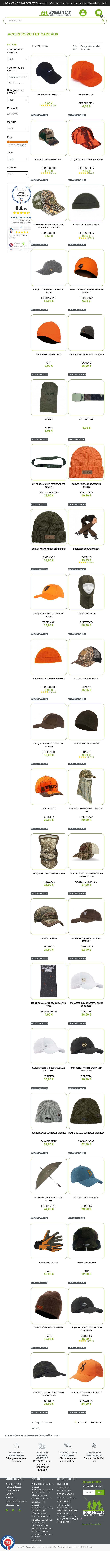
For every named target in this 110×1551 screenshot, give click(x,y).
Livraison (62, 1484)
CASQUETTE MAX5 (49, 938)
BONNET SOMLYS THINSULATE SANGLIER (86, 354)
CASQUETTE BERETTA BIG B (86, 1198)
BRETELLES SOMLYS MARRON (86, 549)
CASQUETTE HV (48, 808)
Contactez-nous (66, 1498)
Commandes (12, 1490)
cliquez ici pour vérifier (91, 1524)
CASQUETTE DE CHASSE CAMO (48, 160)
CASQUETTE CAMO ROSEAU (86, 679)
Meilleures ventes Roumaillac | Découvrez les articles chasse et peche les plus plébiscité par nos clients (42, 1528)
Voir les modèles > (76, 439)
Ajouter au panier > (39, 115)
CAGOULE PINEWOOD (86, 614)
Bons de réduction (16, 1501)
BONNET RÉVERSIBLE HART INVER (49, 1327)
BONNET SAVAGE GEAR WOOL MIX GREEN (86, 1133)
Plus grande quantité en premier (91, 48)
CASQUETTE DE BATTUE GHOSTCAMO (86, 160)
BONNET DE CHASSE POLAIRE (86, 225)
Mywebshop (87, 1547)
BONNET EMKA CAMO (86, 1263)
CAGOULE (48, 419)
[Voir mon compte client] (83, 13)
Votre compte (15, 1479)
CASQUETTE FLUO (86, 95)
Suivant (96, 1422)
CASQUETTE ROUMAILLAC (48, 95)
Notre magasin (65, 1494)
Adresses (11, 1498)
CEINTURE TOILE (86, 419)
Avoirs (9, 1494)
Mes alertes (12, 1505)
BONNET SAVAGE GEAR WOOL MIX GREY (49, 1133)
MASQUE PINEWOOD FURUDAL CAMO (49, 873)
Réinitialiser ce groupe (16, 83)
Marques (36, 1541)
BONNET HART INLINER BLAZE (49, 354)
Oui (13, 113)
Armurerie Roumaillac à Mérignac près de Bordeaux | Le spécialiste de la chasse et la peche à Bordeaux (67, 1513)
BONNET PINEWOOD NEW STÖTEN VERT (49, 549)
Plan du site (64, 1501)
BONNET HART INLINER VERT (86, 744)
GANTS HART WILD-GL (48, 1263)
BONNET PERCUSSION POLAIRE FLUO (49, 679)
